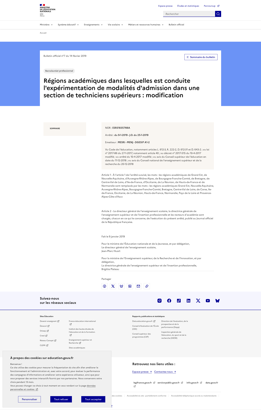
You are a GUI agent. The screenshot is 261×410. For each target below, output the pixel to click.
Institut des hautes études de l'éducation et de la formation (82, 330)
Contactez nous (163, 371)
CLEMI (42, 345)
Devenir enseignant (48, 321)
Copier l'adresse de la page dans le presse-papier (147, 286)
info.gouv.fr (193, 382)
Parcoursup (210, 6)
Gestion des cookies (113, 395)
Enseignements (91, 24)
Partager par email (138, 286)
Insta (159, 300)
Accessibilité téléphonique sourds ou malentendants (194, 395)
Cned (42, 335)
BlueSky (217, 300)
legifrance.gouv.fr (143, 382)
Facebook (169, 300)
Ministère (44, 24)
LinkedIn (188, 300)
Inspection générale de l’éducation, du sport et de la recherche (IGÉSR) (173, 335)
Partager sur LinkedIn (130, 286)
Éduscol (43, 326)
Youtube (207, 300)
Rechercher (218, 14)
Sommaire (55, 128)
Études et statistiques (188, 6)
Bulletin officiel (176, 24)
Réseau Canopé (46, 340)
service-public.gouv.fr (169, 382)
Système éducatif (67, 24)
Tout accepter (93, 399)
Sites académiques (77, 347)
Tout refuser (61, 399)
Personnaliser (29, 399)
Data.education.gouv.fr (142, 321)
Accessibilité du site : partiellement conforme (147, 395)
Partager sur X (113, 286)
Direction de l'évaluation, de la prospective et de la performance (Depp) (174, 324)
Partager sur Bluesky (121, 286)
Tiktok (178, 300)
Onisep (43, 331)
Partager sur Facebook (105, 286)
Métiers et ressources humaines (144, 24)
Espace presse (165, 6)
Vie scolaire (114, 24)
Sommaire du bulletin (202, 57)
